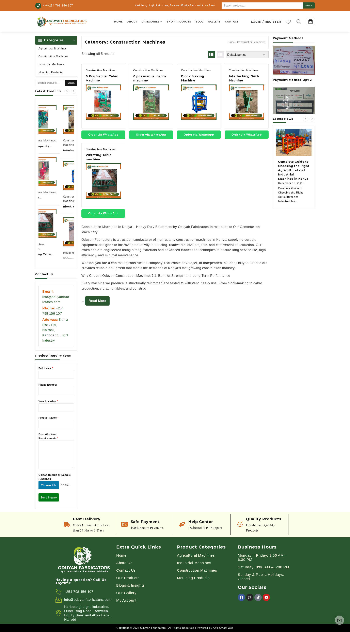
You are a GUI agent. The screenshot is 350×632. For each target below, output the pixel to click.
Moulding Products (50, 72)
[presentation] (66, 91)
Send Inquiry (49, 497)
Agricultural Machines (52, 48)
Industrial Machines (51, 64)
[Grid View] (211, 54)
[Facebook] (241, 597)
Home (231, 42)
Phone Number (47, 384)
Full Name (45, 368)
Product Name (48, 417)
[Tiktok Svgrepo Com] (258, 597)
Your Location (48, 401)
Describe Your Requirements (48, 436)
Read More (97, 301)
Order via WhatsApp (103, 134)
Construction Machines (53, 56)
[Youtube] (266, 597)
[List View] (220, 54)
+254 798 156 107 (60, 5)
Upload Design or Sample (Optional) (54, 477)
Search (308, 5)
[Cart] (310, 21)
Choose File (48, 485)
